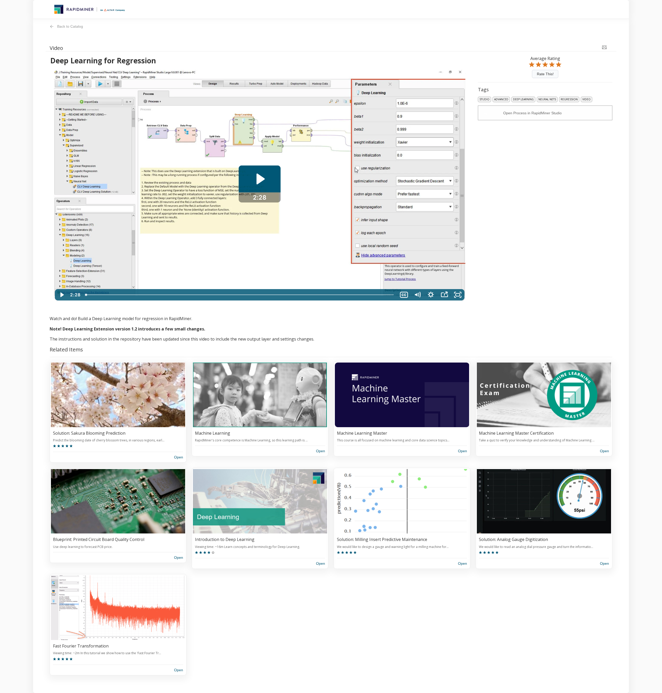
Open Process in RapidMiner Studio (532, 113)
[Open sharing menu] (444, 294)
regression (569, 99)
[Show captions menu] (404, 294)
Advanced (501, 99)
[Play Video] (61, 294)
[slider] (240, 294)
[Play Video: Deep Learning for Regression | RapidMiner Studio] (260, 178)
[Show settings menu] (431, 294)
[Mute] (417, 294)
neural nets (547, 99)
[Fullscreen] (457, 294)
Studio (484, 99)
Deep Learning (523, 99)
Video (586, 99)
